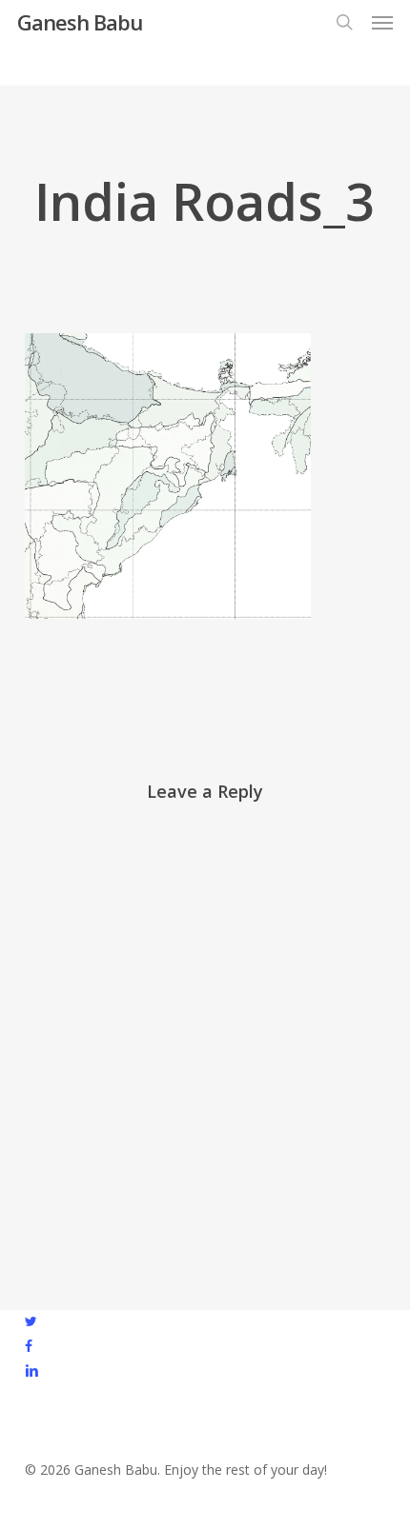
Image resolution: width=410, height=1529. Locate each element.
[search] (344, 21)
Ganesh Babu (79, 21)
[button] (382, 21)
